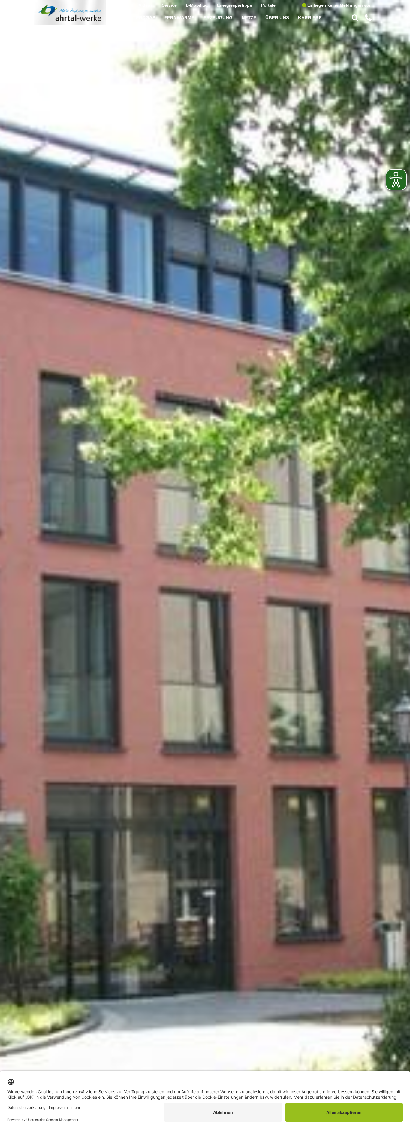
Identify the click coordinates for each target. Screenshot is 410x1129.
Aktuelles (120, 5)
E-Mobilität (197, 5)
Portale (268, 5)
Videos (146, 5)
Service (169, 5)
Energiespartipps (234, 5)
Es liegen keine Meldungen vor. (339, 5)
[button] (356, 17)
